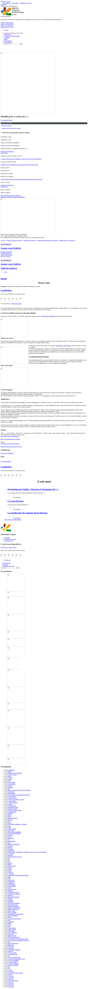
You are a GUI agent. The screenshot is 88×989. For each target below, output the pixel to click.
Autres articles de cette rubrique (12, 519)
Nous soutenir (8, 40)
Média (6, 39)
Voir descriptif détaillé (7, 120)
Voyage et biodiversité (14, 957)
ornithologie (11, 883)
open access (11, 880)
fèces (9, 826)
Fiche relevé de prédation (14, 832)
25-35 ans (11, 982)
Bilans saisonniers (6, 195)
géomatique (11, 838)
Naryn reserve (12, 866)
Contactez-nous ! (8, 541)
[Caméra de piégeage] (15, 388)
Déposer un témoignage (7, 453)
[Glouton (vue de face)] (15, 336)
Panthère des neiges (13, 892)
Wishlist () (4, 4)
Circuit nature (12, 796)
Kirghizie (10, 849)
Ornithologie (11, 881)
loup (9, 860)
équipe (9, 815)
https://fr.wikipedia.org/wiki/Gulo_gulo (11, 446)
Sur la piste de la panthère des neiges (18, 939)
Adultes (9, 771)
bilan (9, 788)
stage (9, 925)
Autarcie (9, 785)
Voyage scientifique (13, 960)
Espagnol (10, 819)
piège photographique (13, 897)
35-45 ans (11, 983)
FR (9, 966)
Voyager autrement (13, 963)
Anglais (10, 778)
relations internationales (14, 908)
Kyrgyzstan (11, 853)
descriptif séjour (12, 805)
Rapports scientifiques (7, 197)
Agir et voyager (12, 774)
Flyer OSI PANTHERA (14, 833)
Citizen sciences (12, 798)
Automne (10, 787)
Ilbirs (9, 843)
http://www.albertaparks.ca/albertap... (11, 439)
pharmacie (10, 895)
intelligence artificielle (13, 844)
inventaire (10, 846)
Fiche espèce (11, 830)
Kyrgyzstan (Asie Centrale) (15, 973)
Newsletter (15, 3)
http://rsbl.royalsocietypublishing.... (10, 436)
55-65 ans (11, 987)
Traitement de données (14, 949)
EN (9, 968)
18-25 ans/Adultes (13, 980)
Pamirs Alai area (12, 889)
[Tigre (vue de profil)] (15, 364)
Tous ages (11, 948)
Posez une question (6, 461)
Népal (2, 153)
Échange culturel (12, 809)
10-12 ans (11, 971)
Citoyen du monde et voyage (16, 799)
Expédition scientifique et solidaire (17, 824)
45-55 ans (11, 985)
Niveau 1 (10, 872)
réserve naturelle (12, 912)
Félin (9, 827)
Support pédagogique (14, 937)
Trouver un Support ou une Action (13, 33)
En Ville (10, 974)
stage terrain (11, 931)
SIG (9, 920)
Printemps (11, 901)
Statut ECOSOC (12, 935)
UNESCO (10, 951)
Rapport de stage (12, 904)
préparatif (10, 900)
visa (9, 956)
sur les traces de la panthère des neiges (18, 940)
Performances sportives (14, 894)
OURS (9, 887)
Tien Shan (11, 946)
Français (10, 835)
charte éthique (11, 793)
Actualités (7, 37)
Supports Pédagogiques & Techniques (11, 179)
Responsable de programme (15, 914)
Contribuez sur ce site (25, 3)
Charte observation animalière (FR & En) (19, 795)
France (9, 836)
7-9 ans (10, 970)
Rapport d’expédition (14, 903)
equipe (9, 816)
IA (9, 839)
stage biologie (12, 928)
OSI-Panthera (12, 884)
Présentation (7, 34)
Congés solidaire (12, 802)
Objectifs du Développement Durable (18, 875)
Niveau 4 (11, 874)
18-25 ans (11, 979)
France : (7, 24)
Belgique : (7, 27)
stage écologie (12, 929)
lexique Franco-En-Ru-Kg (15, 856)
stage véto (11, 934)
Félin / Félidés (12, 829)
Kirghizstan (4, 151)
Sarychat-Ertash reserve (14, 918)
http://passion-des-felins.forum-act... (10, 443)
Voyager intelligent (13, 965)
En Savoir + (17, 497)
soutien (9, 923)
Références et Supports (29, 240)
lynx (9, 861)
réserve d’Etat (11, 911)
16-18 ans (11, 977)
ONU (9, 878)
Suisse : (7, 25)
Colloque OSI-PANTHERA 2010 (10, 164)
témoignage (11, 945)
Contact (10, 804)
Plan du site (7, 560)
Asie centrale (11, 782)
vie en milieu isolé (12, 954)
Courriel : (7, 22)
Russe (10, 917)
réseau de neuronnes (13, 909)
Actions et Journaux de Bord (12, 36)
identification (11, 841)
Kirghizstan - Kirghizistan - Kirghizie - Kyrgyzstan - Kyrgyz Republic (27, 852)
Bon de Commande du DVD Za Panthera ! (19, 790)
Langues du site (5, 6)
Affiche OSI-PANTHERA (14, 773)
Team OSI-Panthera (13, 943)
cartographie (11, 791)
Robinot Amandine (16, 303)
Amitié (9, 776)
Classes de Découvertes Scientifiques (11, 159)
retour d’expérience (13, 915)
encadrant (10, 813)
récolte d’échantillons (13, 906)
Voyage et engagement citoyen (16, 959)
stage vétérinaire (12, 932)
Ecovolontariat (12, 812)
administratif (11, 770)
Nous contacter (6, 3)
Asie (9, 781)
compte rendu (12, 801)
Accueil (6, 30)
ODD (9, 877)
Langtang (10, 855)
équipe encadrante (12, 818)
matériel (10, 863)
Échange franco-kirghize (15, 810)
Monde (9, 864)
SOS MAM (11, 922)
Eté (9, 821)
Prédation (10, 898)
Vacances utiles (12, 952)
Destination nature (13, 807)
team (9, 942)
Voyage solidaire (12, 962)
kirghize (10, 847)
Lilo (9, 858)
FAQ (5, 272)
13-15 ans (11, 976)
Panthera (10, 891)
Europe (10, 822)
